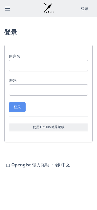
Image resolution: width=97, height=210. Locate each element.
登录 (17, 107)
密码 (12, 80)
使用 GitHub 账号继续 (48, 127)
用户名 (14, 56)
